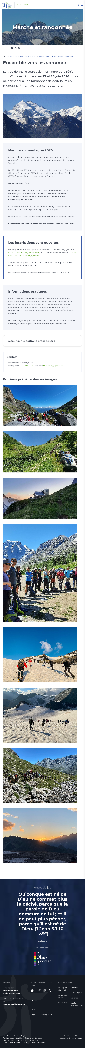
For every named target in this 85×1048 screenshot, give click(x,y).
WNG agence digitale (74, 1038)
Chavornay (62, 1003)
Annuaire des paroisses (29, 1040)
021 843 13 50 (14, 252)
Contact (25, 1042)
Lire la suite (42, 941)
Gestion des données (38, 1042)
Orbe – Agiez (76, 993)
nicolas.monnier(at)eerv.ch (27, 255)
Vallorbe (74, 998)
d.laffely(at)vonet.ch (30, 252)
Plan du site (7, 1036)
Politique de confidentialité (13, 1038)
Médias (31, 1036)
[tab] (42, 340)
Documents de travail (11, 1040)
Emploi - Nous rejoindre (11, 1042)
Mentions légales (20, 1036)
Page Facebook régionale (41, 1015)
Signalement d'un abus (33, 1038)
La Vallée (74, 988)
